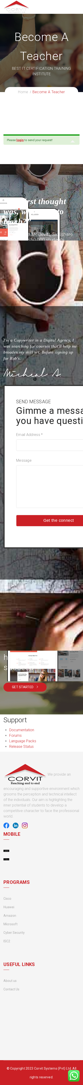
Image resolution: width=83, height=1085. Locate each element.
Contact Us (11, 989)
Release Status (21, 746)
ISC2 (6, 941)
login (20, 140)
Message (24, 460)
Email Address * (29, 434)
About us (10, 981)
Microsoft (10, 924)
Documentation (21, 730)
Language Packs (22, 741)
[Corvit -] (16, 7)
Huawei (8, 907)
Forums (15, 735)
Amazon (9, 915)
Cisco (7, 898)
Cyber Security (14, 932)
